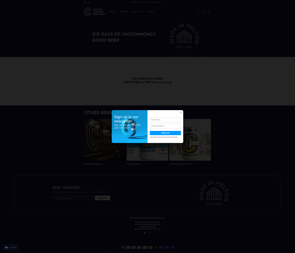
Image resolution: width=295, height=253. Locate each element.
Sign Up (165, 133)
